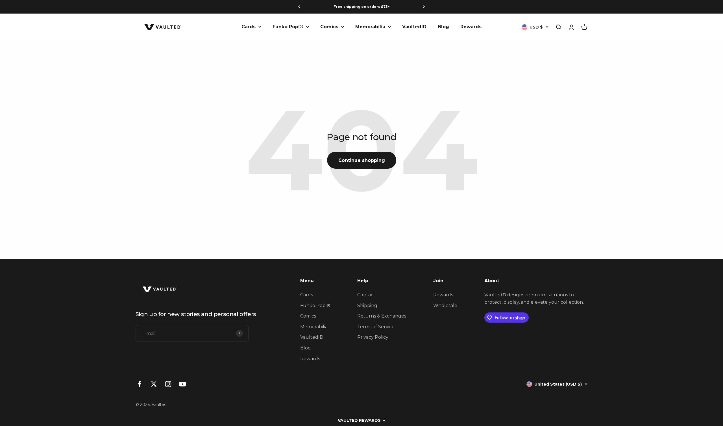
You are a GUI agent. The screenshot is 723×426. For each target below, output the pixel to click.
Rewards (471, 26)
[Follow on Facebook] (139, 384)
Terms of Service (376, 326)
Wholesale (445, 305)
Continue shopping (361, 160)
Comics (329, 26)
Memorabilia (370, 26)
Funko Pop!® (288, 26)
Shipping (367, 305)
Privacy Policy (372, 337)
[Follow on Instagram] (168, 384)
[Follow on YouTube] (182, 384)
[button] (361, 420)
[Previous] (299, 7)
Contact (366, 294)
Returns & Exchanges (381, 316)
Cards (248, 26)
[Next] (424, 7)
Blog (443, 26)
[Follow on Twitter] (154, 384)
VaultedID (414, 26)
